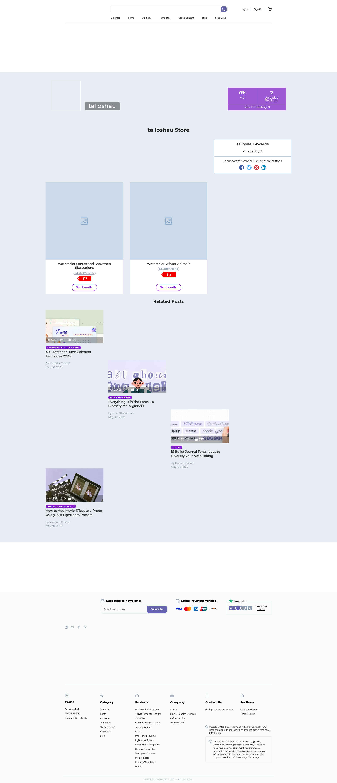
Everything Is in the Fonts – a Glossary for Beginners (131, 404)
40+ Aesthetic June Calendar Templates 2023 (68, 354)
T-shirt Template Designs (148, 714)
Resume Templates (145, 749)
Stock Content (186, 18)
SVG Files (140, 718)
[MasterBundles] (76, 9)
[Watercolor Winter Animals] (168, 221)
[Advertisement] (168, 47)
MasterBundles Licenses (183, 714)
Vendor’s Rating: (257, 107)
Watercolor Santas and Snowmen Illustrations (84, 266)
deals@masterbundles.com (219, 709)
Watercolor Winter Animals (168, 264)
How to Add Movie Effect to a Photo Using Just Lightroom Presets (74, 513)
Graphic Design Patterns (148, 722)
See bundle (84, 287)
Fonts (131, 18)
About (173, 709)
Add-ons (146, 18)
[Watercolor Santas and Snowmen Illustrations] (84, 221)
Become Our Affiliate (76, 718)
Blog (204, 18)
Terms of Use (177, 722)
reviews (261, 609)
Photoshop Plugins (145, 736)
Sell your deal (72, 709)
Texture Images (143, 727)
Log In (244, 9)
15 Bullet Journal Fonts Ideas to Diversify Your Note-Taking (195, 454)
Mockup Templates (145, 762)
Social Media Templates (147, 744)
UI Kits (138, 766)
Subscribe (157, 609)
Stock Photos (142, 757)
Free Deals (220, 18)
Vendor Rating (72, 713)
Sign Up (258, 9)
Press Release (247, 714)
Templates (165, 18)
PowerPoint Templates (147, 709)
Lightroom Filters (144, 740)
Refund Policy (177, 718)
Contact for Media (249, 709)
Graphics (115, 18)
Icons (138, 731)
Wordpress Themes (145, 753)
